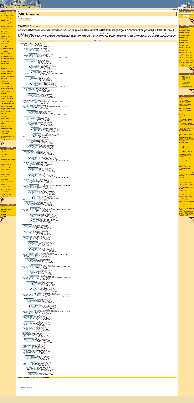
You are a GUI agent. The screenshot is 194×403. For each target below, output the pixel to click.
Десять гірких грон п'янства (6, 194)
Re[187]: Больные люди (30, 279)
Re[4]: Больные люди (29, 56)
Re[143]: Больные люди (36, 193)
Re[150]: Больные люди (29, 237)
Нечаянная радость (5, 63)
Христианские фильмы (184, 32)
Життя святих (189, 59)
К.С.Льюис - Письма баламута (7, 106)
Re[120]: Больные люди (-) (35, 157)
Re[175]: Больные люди (29, 225)
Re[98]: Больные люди (40, 135)
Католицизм (3, 113)
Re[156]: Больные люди (32, 203)
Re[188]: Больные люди (32, 281)
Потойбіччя (3, 166)
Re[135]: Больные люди (37, 176)
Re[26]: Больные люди (37, 72)
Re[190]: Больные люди (34, 283)
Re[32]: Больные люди (33, 79)
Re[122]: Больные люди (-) (37, 159)
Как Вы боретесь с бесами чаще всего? (186, 98)
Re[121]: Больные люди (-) (36, 158)
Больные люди (24, 43)
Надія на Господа (4, 179)
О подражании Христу (5, 28)
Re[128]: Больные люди (32, 164)
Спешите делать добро (6, 89)
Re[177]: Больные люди (30, 226)
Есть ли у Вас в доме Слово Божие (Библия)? (186, 209)
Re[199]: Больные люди (32, 300)
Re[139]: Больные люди (32, 181)
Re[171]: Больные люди (38, 220)
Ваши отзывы (4, 214)
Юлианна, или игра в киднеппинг (8, 54)
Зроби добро (189, 65)
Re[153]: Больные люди (29, 201)
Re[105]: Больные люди (34, 142)
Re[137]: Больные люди (29, 179)
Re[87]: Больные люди (38, 114)
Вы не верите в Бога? (5, 20)
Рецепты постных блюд (6, 126)
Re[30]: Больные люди (31, 77)
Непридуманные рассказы (6, 128)
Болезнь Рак (185, 83)
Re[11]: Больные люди (33, 53)
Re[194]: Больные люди (38, 288)
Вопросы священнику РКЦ (184, 47)
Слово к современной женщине (7, 103)
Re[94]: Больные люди (35, 127)
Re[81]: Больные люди (33, 112)
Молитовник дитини (5, 161)
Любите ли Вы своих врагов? (185, 203)
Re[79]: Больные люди (31, 110)
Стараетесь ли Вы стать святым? (186, 184)
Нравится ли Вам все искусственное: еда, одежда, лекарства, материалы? (185, 101)
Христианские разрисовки (6, 64)
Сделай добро (182, 65)
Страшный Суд (4, 38)
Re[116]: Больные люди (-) (31, 152)
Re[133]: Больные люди (37, 171)
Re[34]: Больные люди (35, 82)
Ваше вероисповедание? (184, 198)
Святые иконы (4, 78)
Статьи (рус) (181, 54)
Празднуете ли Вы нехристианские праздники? (185, 166)
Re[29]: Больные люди (30, 76)
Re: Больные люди (26, 44)
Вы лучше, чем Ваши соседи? (185, 108)
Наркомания (3, 74)
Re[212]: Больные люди (30, 318)
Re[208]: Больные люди (39, 311)
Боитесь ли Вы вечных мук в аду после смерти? (186, 159)
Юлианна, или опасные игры (7, 56)
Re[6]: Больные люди (29, 49)
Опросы (2, 206)
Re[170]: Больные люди (37, 219)
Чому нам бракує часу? (5, 151)
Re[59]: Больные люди (33, 373)
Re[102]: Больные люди (30, 139)
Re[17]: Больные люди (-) (29, 335)
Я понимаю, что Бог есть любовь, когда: (186, 132)
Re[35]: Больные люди (36, 83)
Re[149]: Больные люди (27, 199)
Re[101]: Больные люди (29, 138)
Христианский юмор (183, 44)
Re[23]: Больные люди (34, 68)
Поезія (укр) (189, 55)
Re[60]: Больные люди (34, 374)
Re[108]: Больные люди (36, 147)
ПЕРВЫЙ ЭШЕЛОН (186, 82)
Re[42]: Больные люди (26, 352)
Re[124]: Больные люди (38, 161)
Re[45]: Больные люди (31, 356)
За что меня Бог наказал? (6, 39)
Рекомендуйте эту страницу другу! (25, 387)
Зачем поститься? (4, 43)
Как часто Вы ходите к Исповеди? (186, 194)
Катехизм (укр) (189, 60)
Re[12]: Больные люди (34, 54)
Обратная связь (4, 213)
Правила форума (27, 19)
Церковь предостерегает (6, 68)
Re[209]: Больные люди (29, 312)
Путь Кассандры (4, 51)
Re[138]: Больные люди (30, 180)
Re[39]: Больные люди (39, 87)
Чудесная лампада (5, 84)
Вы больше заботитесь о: (184, 106)
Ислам (2, 119)
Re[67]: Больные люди (30, 104)
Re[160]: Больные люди (38, 209)
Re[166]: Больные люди (33, 214)
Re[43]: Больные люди (31, 91)
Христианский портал (9, 11)
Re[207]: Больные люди (39, 310)
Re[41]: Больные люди (30, 89)
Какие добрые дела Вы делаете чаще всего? (186, 188)
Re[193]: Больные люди (37, 287)
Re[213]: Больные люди (32, 319)
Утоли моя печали (4, 59)
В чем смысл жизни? (5, 29)
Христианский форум (183, 29)
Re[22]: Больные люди (33, 64)
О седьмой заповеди (5, 83)
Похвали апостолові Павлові (7, 182)
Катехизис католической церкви (7, 114)
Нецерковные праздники (6, 73)
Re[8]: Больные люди (26, 327)
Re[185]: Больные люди (29, 278)
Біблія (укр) (188, 52)
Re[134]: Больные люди (36, 175)
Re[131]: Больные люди (35, 169)
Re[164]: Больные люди (30, 258)
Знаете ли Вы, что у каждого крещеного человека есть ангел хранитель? (185, 155)
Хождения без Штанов (187, 80)
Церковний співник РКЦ (6, 164)
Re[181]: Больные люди (33, 273)
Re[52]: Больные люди (26, 364)
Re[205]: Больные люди (37, 307)
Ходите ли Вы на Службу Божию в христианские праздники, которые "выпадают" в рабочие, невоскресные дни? (186, 162)
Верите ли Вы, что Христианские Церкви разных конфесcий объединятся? (186, 179)
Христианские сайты (183, 37)
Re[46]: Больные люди (34, 95)
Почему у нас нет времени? (7, 44)
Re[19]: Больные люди (30, 60)
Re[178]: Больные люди (32, 227)
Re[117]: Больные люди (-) (32, 153)
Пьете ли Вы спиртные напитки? (186, 172)
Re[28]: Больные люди (29, 74)
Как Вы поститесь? (183, 171)
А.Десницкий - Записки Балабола (8, 108)
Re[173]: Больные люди (27, 224)
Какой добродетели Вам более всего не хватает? (185, 152)
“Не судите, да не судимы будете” (8, 76)
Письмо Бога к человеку (6, 22)
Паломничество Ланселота (6, 53)
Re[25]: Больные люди (35, 66)
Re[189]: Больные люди (33, 282)
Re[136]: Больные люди (38, 178)
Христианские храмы (183, 42)
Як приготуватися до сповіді (7, 149)
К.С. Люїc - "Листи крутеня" (6, 189)
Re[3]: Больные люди (28, 55)
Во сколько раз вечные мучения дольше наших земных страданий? (185, 205)
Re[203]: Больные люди (36, 305)
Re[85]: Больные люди (34, 113)
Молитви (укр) (189, 57)
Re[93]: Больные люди (34, 125)
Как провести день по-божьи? (7, 96)
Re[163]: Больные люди (30, 211)
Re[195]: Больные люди (39, 292)
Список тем (21, 19)
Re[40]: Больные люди (29, 88)
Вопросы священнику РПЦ (184, 45)
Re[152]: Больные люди (32, 239)
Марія (2, 171)
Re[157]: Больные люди (33, 204)
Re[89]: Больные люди (30, 117)
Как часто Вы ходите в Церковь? (186, 196)
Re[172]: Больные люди (38, 230)
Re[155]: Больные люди (34, 247)
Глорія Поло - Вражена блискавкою (8, 192)
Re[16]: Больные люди (26, 334)
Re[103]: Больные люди (32, 140)
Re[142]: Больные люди (35, 192)
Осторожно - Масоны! (5, 139)
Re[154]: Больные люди (30, 202)
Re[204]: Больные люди (36, 306)
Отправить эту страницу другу (7, 208)
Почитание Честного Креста (7, 88)
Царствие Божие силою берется (8, 121)
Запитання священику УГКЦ (185, 49)
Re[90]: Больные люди (31, 118)
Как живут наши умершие (6, 36)
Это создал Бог (4, 31)
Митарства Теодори (5, 174)
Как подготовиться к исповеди (7, 48)
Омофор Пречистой (5, 94)
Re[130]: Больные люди (34, 168)
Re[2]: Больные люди (28, 45)
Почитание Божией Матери (7, 86)
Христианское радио (183, 39)
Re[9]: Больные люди (31, 50)
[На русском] (2, 11)
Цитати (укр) (189, 64)
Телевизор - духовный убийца (7, 98)
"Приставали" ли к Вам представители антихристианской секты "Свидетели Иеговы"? (186, 145)
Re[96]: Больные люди (37, 129)
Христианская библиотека (184, 30)
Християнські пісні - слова (6, 162)
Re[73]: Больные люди (31, 105)
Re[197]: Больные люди (29, 295)
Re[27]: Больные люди (38, 73)
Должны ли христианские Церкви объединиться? (186, 135)
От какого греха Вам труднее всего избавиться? (186, 175)
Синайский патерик (5, 131)
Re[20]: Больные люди (31, 61)
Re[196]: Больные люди (38, 294)
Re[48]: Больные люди (36, 97)
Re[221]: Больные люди (27, 323)
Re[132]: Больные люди (36, 170)
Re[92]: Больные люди (33, 124)
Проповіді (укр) (189, 62)
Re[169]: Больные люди (36, 218)
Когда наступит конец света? (185, 177)
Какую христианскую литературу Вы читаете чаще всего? (186, 192)
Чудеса (2, 124)
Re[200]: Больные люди (33, 301)
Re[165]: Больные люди (32, 213)
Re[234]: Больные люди (27, 326)
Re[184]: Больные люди (39, 277)
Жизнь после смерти (5, 33)
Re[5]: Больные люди (28, 48)
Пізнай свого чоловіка (5, 186)
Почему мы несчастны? (6, 18)
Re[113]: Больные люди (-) (27, 150)
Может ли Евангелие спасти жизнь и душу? (187, 85)
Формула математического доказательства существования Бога (186, 78)
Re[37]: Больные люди (38, 85)
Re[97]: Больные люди (38, 130)
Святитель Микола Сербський (7, 181)
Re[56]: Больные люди (31, 368)
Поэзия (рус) (181, 55)
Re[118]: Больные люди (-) (33, 154)
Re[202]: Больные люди (35, 304)
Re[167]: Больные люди (34, 215)
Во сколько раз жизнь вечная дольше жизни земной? (185, 105)
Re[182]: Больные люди (34, 275)
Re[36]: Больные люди (37, 84)
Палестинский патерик (5, 129)
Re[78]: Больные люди (30, 108)
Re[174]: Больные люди (30, 232)
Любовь (2, 49)
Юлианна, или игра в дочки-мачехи (8, 58)
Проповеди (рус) (182, 62)
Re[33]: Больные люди (34, 80)
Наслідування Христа (5, 169)
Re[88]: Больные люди (29, 116)
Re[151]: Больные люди (30, 238)
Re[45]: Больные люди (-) (34, 94)
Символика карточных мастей (7, 101)
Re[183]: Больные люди (35, 276)
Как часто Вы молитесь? (184, 190)
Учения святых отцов (183, 50)
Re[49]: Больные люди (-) (38, 99)
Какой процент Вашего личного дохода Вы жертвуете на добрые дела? (186, 120)
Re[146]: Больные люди (38, 196)
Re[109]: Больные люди (37, 148)
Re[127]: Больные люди (30, 163)
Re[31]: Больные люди (32, 78)
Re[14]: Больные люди (38, 57)
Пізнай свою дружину (5, 187)
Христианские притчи (183, 40)
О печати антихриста (5, 79)
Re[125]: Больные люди (29, 162)
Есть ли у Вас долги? (183, 199)
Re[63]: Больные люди (38, 101)
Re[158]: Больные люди (34, 205)
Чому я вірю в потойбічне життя (7, 167)
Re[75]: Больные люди (38, 106)
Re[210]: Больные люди (30, 313)
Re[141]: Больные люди (34, 184)
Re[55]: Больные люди (30, 367)
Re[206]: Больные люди (38, 309)
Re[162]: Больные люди (29, 210)
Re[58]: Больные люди (26, 100)
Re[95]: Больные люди (36, 128)
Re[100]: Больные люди (27, 136)
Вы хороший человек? (183, 142)
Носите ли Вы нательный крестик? (186, 201)
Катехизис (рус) (182, 60)
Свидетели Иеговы (5, 118)
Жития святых (182, 59)
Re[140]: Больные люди (33, 182)
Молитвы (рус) (182, 57)
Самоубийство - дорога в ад (7, 69)
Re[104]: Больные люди (33, 141)
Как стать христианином (6, 111)
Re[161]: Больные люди (29, 255)
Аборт (2, 66)
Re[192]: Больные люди (36, 285)
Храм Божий (3, 93)
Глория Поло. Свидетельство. (7, 26)
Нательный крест (4, 99)
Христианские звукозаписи (184, 35)
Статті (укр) (188, 54)
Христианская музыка (183, 34)
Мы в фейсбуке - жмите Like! (7, 13)
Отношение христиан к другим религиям (7, 137)
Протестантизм (4, 116)
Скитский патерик (4, 133)
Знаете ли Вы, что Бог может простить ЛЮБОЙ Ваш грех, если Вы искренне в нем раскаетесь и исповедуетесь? (186, 139)
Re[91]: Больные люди (32, 122)
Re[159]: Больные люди (35, 207)
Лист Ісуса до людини (5, 191)
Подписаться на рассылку (6, 209)
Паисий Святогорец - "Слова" (7, 109)
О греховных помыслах (6, 91)
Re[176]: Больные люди (30, 228)
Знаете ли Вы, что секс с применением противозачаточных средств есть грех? (186, 148)
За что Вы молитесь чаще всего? (186, 182)
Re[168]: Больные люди (35, 216)
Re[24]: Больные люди (34, 65)
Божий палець (4, 176)
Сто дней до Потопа (5, 61)
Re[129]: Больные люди (33, 167)
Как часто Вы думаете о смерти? (186, 185)
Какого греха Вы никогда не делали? (184, 169)
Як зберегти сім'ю (4, 196)
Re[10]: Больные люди (32, 51)
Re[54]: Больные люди (29, 366)
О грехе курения (4, 81)
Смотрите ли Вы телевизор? (185, 110)
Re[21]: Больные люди (32, 62)
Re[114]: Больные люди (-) (30, 151)
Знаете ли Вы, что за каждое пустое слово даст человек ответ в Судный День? (186, 113)
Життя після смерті (5, 177)
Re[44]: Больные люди (32, 93)
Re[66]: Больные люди (29, 102)
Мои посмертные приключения (7, 15)
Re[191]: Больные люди (35, 284)
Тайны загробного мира (6, 34)
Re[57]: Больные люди (31, 370)
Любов (2, 152)
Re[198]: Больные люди (30, 299)
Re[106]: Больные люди (35, 144)
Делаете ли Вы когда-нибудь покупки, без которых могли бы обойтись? (185, 116)
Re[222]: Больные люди (29, 324)
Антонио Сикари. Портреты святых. (7, 24)
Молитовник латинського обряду (8, 159)
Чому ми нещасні (4, 156)
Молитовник (3, 157)
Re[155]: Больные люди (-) (34, 242)
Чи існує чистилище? (5, 172)
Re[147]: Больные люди (39, 197)
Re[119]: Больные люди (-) (34, 156)
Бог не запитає (4, 154)
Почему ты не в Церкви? (6, 41)
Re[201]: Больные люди (34, 302)
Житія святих (3, 184)
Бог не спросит (4, 46)
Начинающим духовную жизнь (7, 71)
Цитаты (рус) (181, 64)
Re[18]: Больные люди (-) (29, 59)
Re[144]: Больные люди (37, 195)
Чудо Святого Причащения (6, 134)
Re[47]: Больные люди (35, 96)
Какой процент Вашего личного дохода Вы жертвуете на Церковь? (186, 124)
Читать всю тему (97, 40)
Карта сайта (3, 211)
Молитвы (3, 123)
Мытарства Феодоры (5, 17)
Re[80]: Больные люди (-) (33, 111)
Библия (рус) (181, 52)
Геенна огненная (4, 104)
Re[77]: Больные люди (29, 107)
